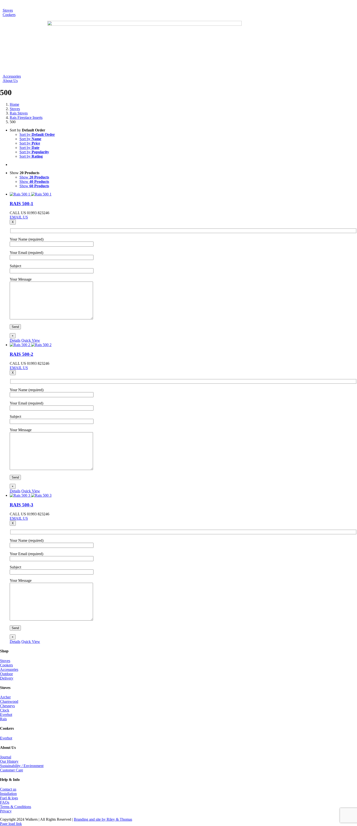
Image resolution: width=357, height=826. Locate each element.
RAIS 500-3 (21, 504)
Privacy (6, 811)
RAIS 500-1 (21, 203)
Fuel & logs (9, 798)
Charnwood (9, 701)
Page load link (11, 824)
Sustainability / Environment (21, 766)
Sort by (37, 134)
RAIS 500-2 (21, 354)
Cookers (6, 665)
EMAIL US (19, 217)
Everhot (6, 715)
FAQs (4, 802)
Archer (5, 697)
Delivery (6, 678)
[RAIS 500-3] (183, 495)
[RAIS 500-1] (183, 194)
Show (34, 177)
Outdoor (6, 674)
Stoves (5, 661)
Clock (4, 710)
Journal (5, 757)
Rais (3, 719)
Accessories (9, 669)
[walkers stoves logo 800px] (144, 24)
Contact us (8, 789)
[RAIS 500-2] (183, 345)
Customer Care (11, 770)
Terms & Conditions (15, 807)
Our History (9, 761)
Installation (8, 794)
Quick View (30, 340)
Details (15, 340)
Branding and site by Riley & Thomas (103, 819)
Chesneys (7, 706)
